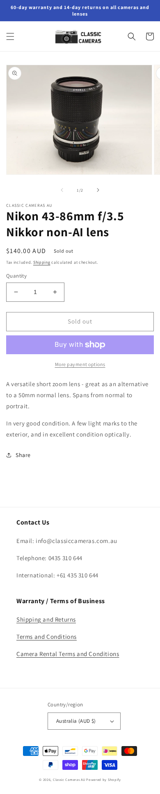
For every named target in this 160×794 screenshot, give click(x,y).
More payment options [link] (80, 364)
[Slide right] (98, 190)
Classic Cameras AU (69, 779)
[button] (10, 36)
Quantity (16, 275)
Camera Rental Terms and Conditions (67, 654)
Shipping (41, 262)
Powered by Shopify (103, 779)
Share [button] (23, 455)
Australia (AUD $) (76, 720)
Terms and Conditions (46, 636)
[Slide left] (62, 190)
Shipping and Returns (46, 619)
